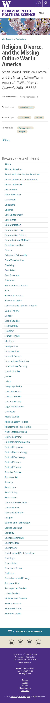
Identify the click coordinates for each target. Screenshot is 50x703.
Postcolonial (11, 477)
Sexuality (9, 532)
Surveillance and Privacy (17, 578)
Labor (8, 381)
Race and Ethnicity (14, 512)
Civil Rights (10, 219)
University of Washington (20, 696)
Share (7, 140)
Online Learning (13, 436)
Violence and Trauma (16, 598)
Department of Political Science (18, 12)
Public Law (10, 487)
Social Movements (14, 537)
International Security (16, 366)
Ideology (9, 341)
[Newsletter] (38, 642)
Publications (21, 39)
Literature (10, 411)
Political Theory (13, 467)
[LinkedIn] (12, 642)
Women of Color (13, 608)
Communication (13, 224)
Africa (8, 164)
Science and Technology (17, 522)
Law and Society (13, 401)
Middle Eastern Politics (16, 421)
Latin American (12, 391)
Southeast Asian (13, 568)
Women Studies (13, 613)
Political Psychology (15, 457)
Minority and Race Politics (18, 426)
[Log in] (38, 3)
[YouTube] (30, 642)
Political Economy (14, 447)
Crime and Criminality (16, 255)
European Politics (14, 295)
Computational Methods (17, 240)
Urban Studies (12, 593)
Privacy (25, 680)
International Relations (17, 361)
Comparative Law (14, 230)
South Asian (11, 563)
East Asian (10, 270)
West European (13, 603)
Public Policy (11, 492)
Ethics (8, 290)
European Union (13, 300)
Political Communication (17, 441)
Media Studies (12, 416)
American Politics (13, 184)
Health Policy (11, 325)
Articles (39, 117)
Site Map (25, 685)
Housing (9, 330)
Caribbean (10, 199)
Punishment (11, 497)
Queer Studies (12, 507)
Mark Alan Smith (26, 107)
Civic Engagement (14, 214)
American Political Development (21, 179)
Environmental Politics (16, 285)
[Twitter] (21, 642)
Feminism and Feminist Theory (21, 305)
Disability (9, 265)
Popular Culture (13, 472)
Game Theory (12, 310)
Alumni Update (25, 688)
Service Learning (13, 527)
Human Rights (12, 335)
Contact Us (25, 690)
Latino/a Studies (13, 396)
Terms (25, 683)
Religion (22, 131)
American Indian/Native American (22, 174)
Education (10, 280)
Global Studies (12, 320)
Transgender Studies (16, 588)
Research (9, 39)
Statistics (9, 573)
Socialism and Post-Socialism (19, 553)
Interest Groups (13, 356)
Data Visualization (14, 260)
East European (12, 275)
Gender (8, 315)
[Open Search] (46, 3)
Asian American (13, 194)
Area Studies (11, 189)
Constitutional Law (14, 245)
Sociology (10, 558)
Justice (8, 376)
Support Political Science (27, 631)
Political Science (25, 128)
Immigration (11, 346)
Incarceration (12, 351)
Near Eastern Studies (16, 431)
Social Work (11, 547)
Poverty (9, 482)
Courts (8, 250)
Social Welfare (12, 542)
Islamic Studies (12, 371)
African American (13, 169)
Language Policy (13, 386)
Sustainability (12, 583)
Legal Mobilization (14, 406)
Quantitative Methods (16, 502)
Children (9, 209)
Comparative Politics (15, 235)
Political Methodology (16, 452)
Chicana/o (10, 204)
